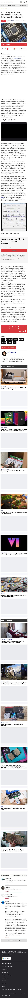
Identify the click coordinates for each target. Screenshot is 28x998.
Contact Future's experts (7, 966)
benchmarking (17, 58)
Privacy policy (4, 969)
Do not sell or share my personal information (11, 989)
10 (12, 328)
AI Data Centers (22, 5)
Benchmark (9, 339)
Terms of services (16, 254)
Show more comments (13, 940)
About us (3, 980)
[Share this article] (2, 49)
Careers (3, 986)
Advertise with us (5, 978)
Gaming (10, 342)
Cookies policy (5, 972)
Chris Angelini (11, 20)
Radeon (3, 197)
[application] (14, 131)
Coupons (3, 983)
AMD (14, 342)
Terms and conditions (6, 963)
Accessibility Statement (7, 975)
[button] (26, 2)
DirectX (15, 339)
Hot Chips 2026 (11, 5)
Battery (21, 339)
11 (15, 328)
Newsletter (24, 48)
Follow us (17, 48)
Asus (3, 339)
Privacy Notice (18, 255)
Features (4, 20)
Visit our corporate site (7, 954)
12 (18, 328)
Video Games (4, 8)
